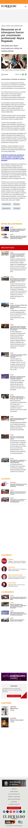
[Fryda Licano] (4, 584)
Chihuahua (17, 208)
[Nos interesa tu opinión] (14, 783)
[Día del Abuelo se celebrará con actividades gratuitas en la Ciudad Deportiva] (5, 466)
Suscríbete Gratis (14, 696)
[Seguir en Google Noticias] (25, 74)
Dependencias (6, 208)
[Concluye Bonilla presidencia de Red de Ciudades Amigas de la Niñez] (5, 597)
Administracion (6, 204)
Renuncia (16, 204)
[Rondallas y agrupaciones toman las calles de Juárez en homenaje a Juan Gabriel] (5, 404)
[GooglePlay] (24, 811)
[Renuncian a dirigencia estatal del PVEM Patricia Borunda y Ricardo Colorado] (5, 229)
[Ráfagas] (4, 561)
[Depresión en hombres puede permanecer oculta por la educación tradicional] (5, 383)
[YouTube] (11, 811)
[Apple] (20, 811)
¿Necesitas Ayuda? (14, 808)
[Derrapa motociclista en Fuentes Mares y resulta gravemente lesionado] (5, 424)
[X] (7, 811)
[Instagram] (14, 811)
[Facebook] (4, 811)
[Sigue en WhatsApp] (23, 74)
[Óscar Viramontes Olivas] (4, 577)
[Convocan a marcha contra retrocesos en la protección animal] (5, 445)
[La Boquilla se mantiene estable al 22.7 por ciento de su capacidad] (5, 362)
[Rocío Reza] (4, 569)
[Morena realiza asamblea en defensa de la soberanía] (5, 619)
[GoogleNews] (17, 811)
